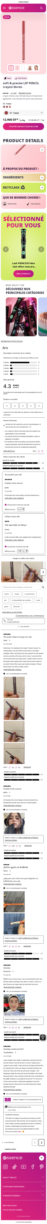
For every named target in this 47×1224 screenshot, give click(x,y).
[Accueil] (16, 8)
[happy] (4, 107)
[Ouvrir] (4, 8)
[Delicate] (7, 107)
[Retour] (6, 249)
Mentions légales (10, 1206)
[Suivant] (41, 249)
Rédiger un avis (25, 93)
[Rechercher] (41, 8)
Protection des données (12, 1210)
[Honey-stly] (10, 107)
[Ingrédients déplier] (42, 177)
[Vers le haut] (41, 1157)
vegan (9, 78)
